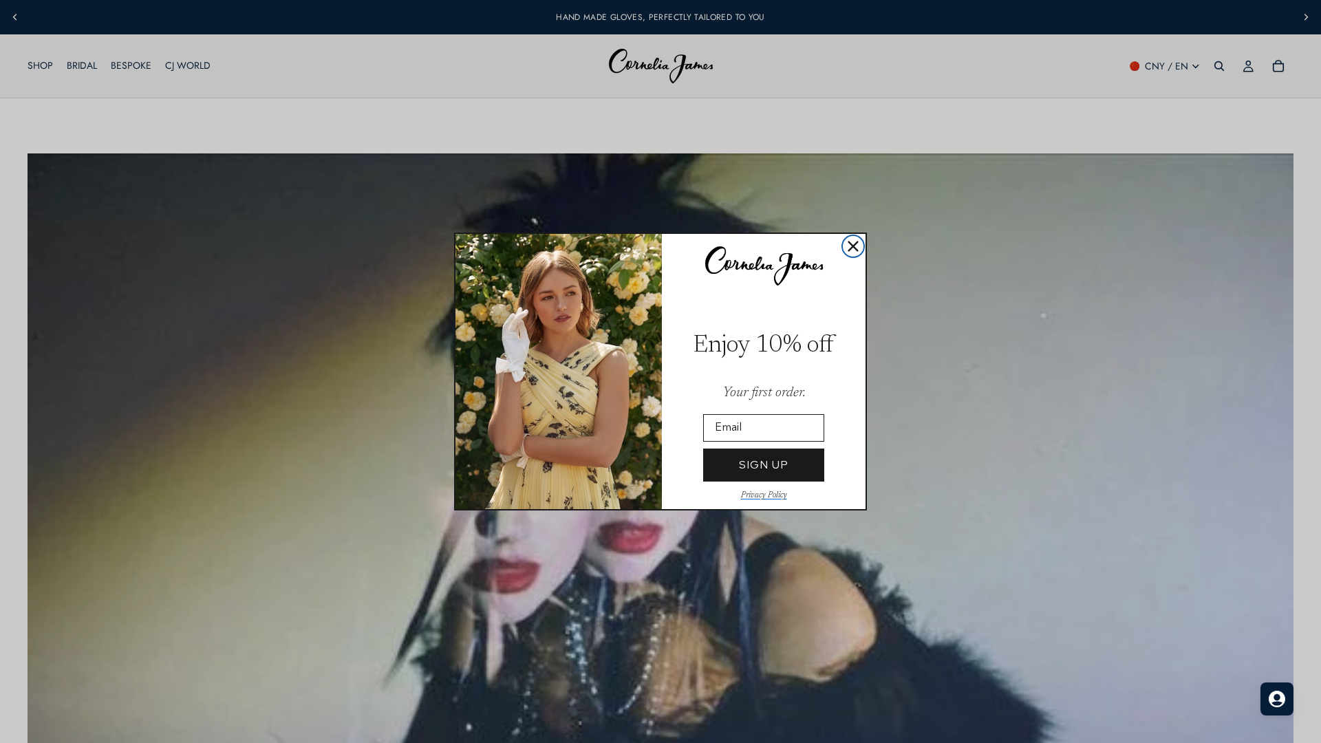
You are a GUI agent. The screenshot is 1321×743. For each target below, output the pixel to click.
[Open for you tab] (1276, 698)
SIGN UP (763, 464)
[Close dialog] (853, 246)
